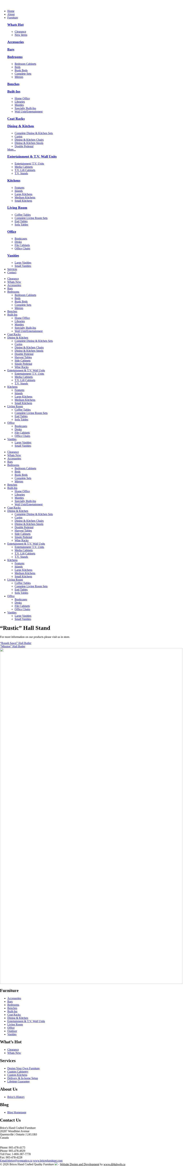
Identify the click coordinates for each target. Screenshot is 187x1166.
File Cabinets (22, 245)
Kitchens (13, 180)
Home (10, 11)
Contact (11, 272)
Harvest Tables (23, 357)
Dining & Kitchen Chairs (29, 139)
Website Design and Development (79, 1164)
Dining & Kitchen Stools (29, 143)
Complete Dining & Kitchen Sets (34, 133)
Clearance (20, 31)
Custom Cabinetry (17, 1071)
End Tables (21, 221)
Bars (10, 49)
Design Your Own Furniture (23, 1068)
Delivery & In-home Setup (22, 1078)
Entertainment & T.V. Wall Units (32, 156)
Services (12, 269)
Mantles (19, 104)
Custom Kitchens (17, 1074)
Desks (18, 241)
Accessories (15, 42)
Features (19, 187)
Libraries (20, 101)
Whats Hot (15, 25)
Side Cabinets (22, 360)
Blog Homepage (16, 1112)
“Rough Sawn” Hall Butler (15, 643)
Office (11, 232)
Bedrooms (14, 57)
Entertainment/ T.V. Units (29, 163)
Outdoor (12, 1031)
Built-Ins (13, 91)
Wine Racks (21, 367)
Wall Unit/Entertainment (29, 111)
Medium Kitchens (25, 197)
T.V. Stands (21, 173)
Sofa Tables (21, 224)
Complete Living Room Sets (31, 218)
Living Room (17, 208)
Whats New (14, 281)
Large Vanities (23, 262)
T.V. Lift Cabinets (25, 170)
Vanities (13, 255)
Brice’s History (16, 1096)
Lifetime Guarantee (18, 1081)
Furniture (12, 17)
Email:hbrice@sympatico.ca (16, 1160)
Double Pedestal (24, 146)
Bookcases (21, 238)
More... (11, 149)
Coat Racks (16, 119)
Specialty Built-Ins (25, 108)
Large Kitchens (23, 194)
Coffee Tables (23, 214)
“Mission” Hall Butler (12, 646)
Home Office (22, 98)
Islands (19, 190)
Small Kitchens (23, 200)
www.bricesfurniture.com (47, 1160)
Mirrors (19, 76)
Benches (13, 84)
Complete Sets (23, 73)
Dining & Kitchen (20, 126)
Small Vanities (23, 265)
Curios (18, 136)
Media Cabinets (24, 166)
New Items (21, 34)
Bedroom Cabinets (25, 63)
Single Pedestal (23, 363)
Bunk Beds (21, 70)
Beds (17, 67)
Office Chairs (22, 248)
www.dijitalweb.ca (114, 1164)
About (11, 14)
